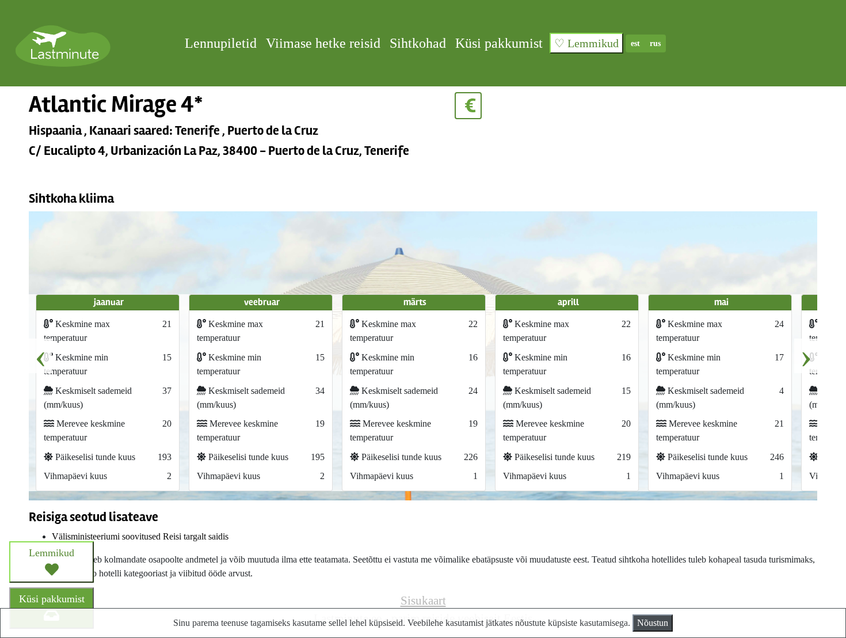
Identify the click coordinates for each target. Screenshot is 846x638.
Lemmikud (51, 553)
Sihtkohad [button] (418, 43)
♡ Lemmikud (586, 43)
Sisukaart (423, 600)
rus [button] (655, 43)
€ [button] (468, 105)
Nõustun (652, 623)
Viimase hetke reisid (323, 43)
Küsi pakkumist (499, 43)
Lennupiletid (221, 43)
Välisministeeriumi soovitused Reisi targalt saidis (140, 536)
